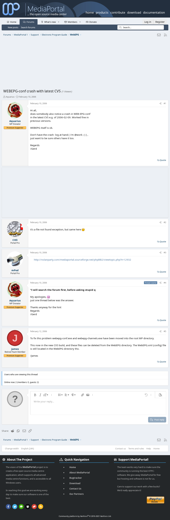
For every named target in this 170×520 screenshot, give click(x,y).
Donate (93, 21)
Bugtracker (75, 477)
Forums (30, 21)
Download (74, 483)
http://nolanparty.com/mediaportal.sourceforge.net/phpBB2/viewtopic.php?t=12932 (82, 259)
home (90, 12)
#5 (165, 331)
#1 (165, 103)
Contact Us (75, 488)
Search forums (28, 27)
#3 (165, 252)
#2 (165, 222)
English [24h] (27, 448)
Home (13, 21)
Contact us (120, 448)
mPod (15, 270)
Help (148, 448)
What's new (50, 21)
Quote (163, 160)
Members (72, 21)
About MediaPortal (79, 472)
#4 (165, 282)
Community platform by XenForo (85, 516)
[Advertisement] (85, 64)
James (15, 348)
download (134, 12)
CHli (15, 240)
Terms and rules (136, 448)
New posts (13, 27)
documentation (154, 12)
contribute (117, 12)
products (102, 12)
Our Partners (76, 493)
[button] (58, 21)
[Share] (160, 103)
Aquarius (10, 96)
